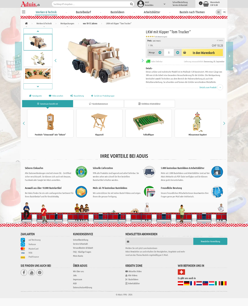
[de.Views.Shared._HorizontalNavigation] (26, 24)
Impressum (77, 279)
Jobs (75, 275)
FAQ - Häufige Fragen (82, 251)
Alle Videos (132, 275)
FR (224, 12)
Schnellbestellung (180, 2)
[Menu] (23, 11)
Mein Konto (78, 255)
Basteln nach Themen (192, 12)
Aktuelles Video (135, 271)
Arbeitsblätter (152, 12)
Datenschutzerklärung (82, 287)
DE (218, 12)
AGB (74, 283)
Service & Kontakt (180, 5)
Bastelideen (117, 12)
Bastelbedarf (83, 12)
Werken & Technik (46, 12)
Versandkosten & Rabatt (83, 247)
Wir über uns (78, 271)
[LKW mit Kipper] (99, 60)
